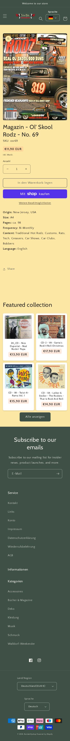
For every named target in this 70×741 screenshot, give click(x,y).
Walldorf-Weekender (21, 643)
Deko (11, 608)
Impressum (15, 529)
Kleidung (13, 617)
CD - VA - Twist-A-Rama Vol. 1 (18, 394)
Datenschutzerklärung (22, 538)
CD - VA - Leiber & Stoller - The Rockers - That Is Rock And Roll (51, 395)
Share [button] (11, 268)
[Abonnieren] (57, 473)
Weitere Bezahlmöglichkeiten (35, 203)
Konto (11, 520)
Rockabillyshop (30, 734)
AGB (10, 555)
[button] (5, 16)
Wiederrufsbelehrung (21, 546)
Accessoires (15, 591)
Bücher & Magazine (20, 600)
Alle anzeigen (35, 416)
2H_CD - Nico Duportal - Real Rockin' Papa (18, 346)
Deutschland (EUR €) (33, 686)
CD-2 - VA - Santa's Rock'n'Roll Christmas (52, 344)
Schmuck (14, 635)
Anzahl (6, 161)
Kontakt (13, 503)
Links (11, 511)
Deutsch (33, 706)
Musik (11, 626)
